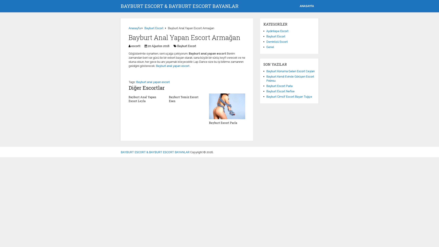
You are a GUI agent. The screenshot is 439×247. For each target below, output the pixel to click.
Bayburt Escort (186, 46)
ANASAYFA (307, 6)
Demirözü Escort (277, 41)
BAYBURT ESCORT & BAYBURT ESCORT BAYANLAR (180, 6)
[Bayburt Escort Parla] (227, 106)
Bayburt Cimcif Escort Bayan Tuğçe (289, 96)
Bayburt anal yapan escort (173, 66)
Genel (270, 47)
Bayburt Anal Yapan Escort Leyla (142, 99)
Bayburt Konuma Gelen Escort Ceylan (290, 71)
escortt (135, 46)
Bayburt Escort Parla (223, 123)
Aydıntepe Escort (277, 31)
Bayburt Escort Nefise (280, 91)
